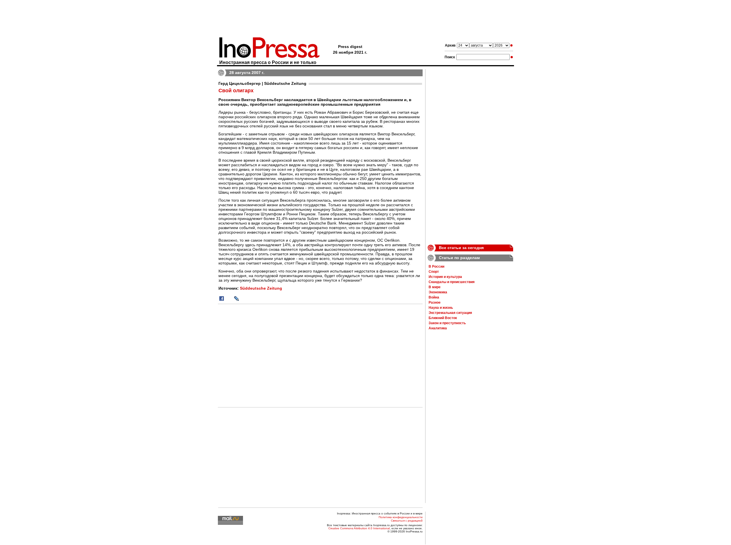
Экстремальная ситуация (450, 313)
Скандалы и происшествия (452, 282)
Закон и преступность (447, 323)
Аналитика (438, 328)
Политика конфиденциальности (401, 517)
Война (434, 297)
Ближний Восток (443, 318)
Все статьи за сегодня (461, 247)
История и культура (445, 277)
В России (436, 267)
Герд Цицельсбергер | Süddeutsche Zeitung (262, 83)
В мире (435, 287)
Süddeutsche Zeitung (261, 288)
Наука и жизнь (441, 308)
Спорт (434, 272)
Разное (435, 302)
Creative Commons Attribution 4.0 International (359, 528)
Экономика (438, 292)
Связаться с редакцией (407, 520)
